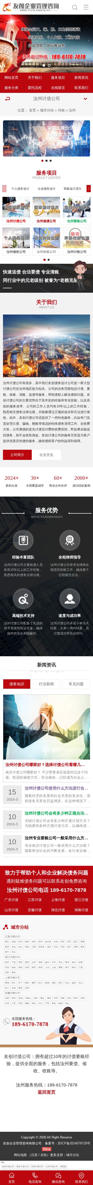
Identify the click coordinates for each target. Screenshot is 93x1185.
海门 (69, 947)
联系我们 (81, 88)
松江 (7, 988)
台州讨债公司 (52, 1166)
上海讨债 (58, 900)
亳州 (14, 998)
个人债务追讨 (20, 188)
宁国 (47, 1003)
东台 (20, 947)
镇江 (76, 942)
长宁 (20, 983)
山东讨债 (11, 910)
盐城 (56, 942)
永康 (27, 967)
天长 (40, 1003)
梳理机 (63, 1166)
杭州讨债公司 (8, 1166)
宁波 (14, 962)
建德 (14, 972)
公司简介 (17, 455)
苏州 (40, 942)
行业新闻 (46, 684)
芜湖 (20, 998)
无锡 (14, 942)
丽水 (74, 962)
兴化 (14, 947)
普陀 (34, 983)
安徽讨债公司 (12, 993)
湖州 (40, 962)
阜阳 (20, 1003)
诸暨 (60, 967)
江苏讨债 (35, 900)
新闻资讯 (81, 77)
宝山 (67, 983)
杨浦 (47, 983)
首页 (32, 110)
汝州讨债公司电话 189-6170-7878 (46, 890)
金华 (54, 962)
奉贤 (20, 988)
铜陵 (27, 1003)
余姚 (81, 962)
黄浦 (7, 983)
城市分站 (47, 110)
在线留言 (58, 88)
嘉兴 (47, 962)
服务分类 (11, 88)
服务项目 (58, 77)
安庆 (56, 998)
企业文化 (46, 455)
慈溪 (40, 967)
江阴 (34, 947)
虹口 (40, 983)
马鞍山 (28, 998)
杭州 (7, 962)
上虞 (54, 967)
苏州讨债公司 (37, 1166)
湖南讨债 (81, 910)
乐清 (7, 967)
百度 (34, 1155)
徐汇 (14, 983)
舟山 (60, 962)
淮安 (62, 942)
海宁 (67, 967)
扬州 (27, 942)
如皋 (7, 952)
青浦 (14, 988)
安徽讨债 (35, 910)
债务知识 (16, 684)
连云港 (48, 942)
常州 (20, 942)
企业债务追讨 (47, 188)
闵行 (60, 983)
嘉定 (74, 983)
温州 (27, 962)
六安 (14, 1003)
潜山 (67, 1003)
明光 (34, 1003)
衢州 (67, 962)
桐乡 (74, 967)
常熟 (27, 947)
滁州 (49, 998)
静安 (27, 983)
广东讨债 (11, 900)
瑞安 (34, 967)
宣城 (7, 1003)
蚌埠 (76, 998)
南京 (7, 942)
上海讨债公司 (12, 977)
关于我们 (35, 77)
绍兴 (20, 962)
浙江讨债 (81, 900)
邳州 (62, 947)
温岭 (20, 967)
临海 (14, 967)
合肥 (7, 998)
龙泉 (7, 972)
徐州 (34, 942)
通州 (49, 947)
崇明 (27, 988)
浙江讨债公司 (12, 957)
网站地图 (20, 1155)
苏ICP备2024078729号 (74, 1143)
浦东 (54, 983)
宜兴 (56, 947)
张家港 (41, 947)
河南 (61, 110)
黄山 (42, 998)
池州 (36, 998)
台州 (34, 962)
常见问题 (76, 684)
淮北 (69, 998)
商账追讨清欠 (73, 188)
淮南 (62, 998)
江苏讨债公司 (12, 936)
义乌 (47, 967)
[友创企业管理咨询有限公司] (31, 6)
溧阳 (76, 947)
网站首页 (11, 77)
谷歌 (43, 1155)
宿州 (83, 998)
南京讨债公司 (23, 1166)
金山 (81, 983)
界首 (54, 1003)
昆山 (14, 952)
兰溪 (81, 967)
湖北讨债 (58, 910)
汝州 (72, 110)
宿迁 (69, 942)
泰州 (7, 947)
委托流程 (35, 88)
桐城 (60, 1003)
